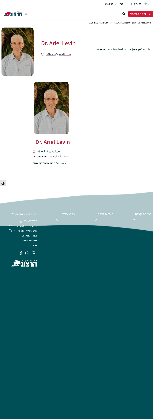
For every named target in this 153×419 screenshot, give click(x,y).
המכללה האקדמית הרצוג (110, 22)
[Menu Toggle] (26, 13)
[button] (110, 4)
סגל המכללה (93, 22)
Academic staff (129, 22)
